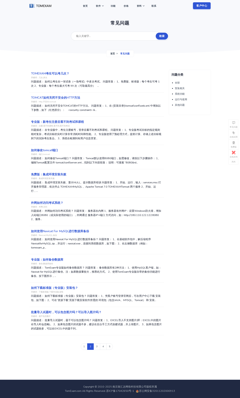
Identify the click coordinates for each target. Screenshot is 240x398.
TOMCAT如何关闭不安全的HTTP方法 (55, 98)
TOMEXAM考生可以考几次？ (50, 73)
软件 (98, 6)
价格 (126, 6)
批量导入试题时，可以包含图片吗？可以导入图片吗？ (66, 312)
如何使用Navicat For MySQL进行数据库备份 (60, 231)
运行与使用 (181, 99)
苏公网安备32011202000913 (157, 391)
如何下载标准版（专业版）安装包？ (54, 288)
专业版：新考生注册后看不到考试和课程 (57, 122)
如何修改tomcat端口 (44, 150)
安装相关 (180, 88)
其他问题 (180, 105)
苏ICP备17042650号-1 (120, 391)
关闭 (233, 161)
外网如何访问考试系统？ (47, 203)
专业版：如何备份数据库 (47, 260)
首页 (85, 6)
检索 (162, 36)
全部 (177, 82)
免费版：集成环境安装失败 (48, 174)
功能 (113, 6)
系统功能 (180, 94)
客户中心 (201, 6)
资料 (139, 6)
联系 (154, 6)
